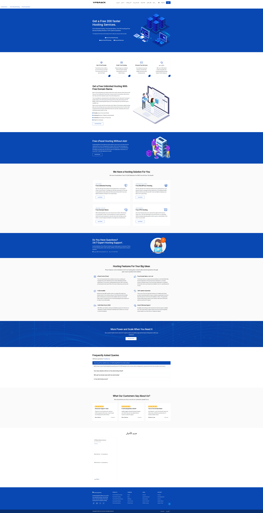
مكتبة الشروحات (136, 2)
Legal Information (146, 496)
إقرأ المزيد (96, 479)
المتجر (122, 2)
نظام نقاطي (149, 2)
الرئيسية (118, 2)
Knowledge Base (161, 496)
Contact (159, 494)
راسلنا (154, 2)
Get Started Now (98, 123)
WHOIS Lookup (146, 503)
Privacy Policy (130, 503)
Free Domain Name (26, 6)
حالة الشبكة (143, 2)
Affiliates (129, 498)
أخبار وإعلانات (128, 2)
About (129, 494)
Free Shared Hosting (117, 496)
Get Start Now (97, 154)
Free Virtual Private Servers (118, 498)
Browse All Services (119, 40)
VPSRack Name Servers (100, 440)
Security (144, 494)
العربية (167, 511)
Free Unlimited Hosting (15, 6)
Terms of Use (130, 500)
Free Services (4, 6)
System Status (160, 500)
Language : (162, 511)
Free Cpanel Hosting (117, 500)
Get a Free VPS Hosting (106, 40)
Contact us (107, 359)
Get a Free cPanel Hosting (112, 37)
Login (168, 2)
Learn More (100, 197)
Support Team (160, 503)
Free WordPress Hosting (117, 494)
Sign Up (163, 2)
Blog (128, 496)
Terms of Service (146, 500)
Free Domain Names (117, 503)
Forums (159, 498)
